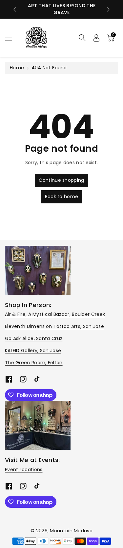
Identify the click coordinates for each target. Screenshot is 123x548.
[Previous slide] (15, 9)
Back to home (61, 196)
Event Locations (24, 469)
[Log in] (96, 37)
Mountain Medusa (71, 530)
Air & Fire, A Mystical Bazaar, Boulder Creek (55, 314)
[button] (11, 38)
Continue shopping (61, 180)
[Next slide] (108, 9)
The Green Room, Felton (34, 362)
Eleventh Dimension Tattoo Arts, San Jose (54, 326)
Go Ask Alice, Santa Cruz (33, 338)
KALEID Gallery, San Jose (33, 350)
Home (17, 67)
